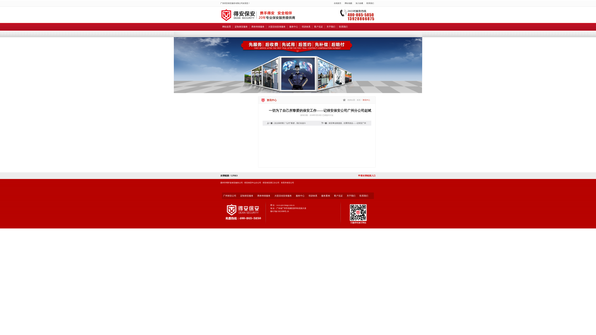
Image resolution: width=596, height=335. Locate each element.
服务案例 (325, 196)
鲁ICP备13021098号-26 (279, 211)
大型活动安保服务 (277, 27)
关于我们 (331, 27)
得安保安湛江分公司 (271, 183)
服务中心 (293, 27)
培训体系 (306, 27)
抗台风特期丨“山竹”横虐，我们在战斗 (290, 123)
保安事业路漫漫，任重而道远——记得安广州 (347, 123)
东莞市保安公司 (287, 183)
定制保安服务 (241, 27)
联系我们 (370, 3)
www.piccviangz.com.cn (285, 205)
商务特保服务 (257, 27)
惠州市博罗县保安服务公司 (231, 183)
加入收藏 (359, 3)
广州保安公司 (229, 196)
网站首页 (226, 27)
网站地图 (348, 3)
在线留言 (337, 3)
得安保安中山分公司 (252, 183)
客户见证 (318, 27)
